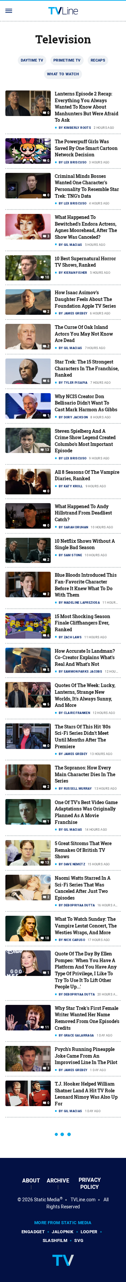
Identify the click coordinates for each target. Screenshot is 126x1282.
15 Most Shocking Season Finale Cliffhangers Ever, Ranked (82, 623)
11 (47, 1027)
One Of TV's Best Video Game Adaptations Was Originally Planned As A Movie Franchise (86, 812)
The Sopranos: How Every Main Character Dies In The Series (85, 774)
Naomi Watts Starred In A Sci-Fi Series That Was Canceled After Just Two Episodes (83, 888)
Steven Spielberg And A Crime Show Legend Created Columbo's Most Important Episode (85, 441)
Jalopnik (62, 1232)
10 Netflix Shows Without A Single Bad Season (85, 544)
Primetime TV (67, 60)
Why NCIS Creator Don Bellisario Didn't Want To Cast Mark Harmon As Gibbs (86, 403)
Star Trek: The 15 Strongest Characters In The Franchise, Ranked (87, 368)
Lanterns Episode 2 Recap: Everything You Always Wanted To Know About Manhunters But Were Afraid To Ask (86, 106)
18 (47, 938)
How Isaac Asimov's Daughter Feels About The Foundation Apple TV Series (85, 299)
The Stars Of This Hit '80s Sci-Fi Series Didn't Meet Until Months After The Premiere (83, 736)
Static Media (47, 1199)
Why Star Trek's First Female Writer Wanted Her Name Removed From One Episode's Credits (87, 1018)
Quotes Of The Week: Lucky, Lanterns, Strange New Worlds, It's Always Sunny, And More (85, 695)
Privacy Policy (90, 1183)
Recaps (98, 60)
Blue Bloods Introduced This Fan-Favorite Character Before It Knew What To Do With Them (86, 585)
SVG (78, 1240)
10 (47, 277)
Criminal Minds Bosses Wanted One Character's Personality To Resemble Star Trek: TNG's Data (87, 186)
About (31, 1180)
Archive (58, 1180)
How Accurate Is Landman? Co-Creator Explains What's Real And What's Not (85, 657)
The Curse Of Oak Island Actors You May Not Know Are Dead (84, 333)
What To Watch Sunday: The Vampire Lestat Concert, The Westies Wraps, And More (86, 925)
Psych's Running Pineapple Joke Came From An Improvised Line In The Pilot (86, 1055)
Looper (89, 1232)
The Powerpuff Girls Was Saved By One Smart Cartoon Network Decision (86, 148)
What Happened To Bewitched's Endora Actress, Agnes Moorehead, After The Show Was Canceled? (86, 227)
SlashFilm (55, 1240)
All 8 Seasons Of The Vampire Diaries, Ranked (87, 475)
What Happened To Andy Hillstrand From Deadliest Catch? (83, 513)
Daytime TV (32, 60)
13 (47, 450)
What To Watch (63, 74)
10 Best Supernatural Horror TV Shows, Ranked (85, 261)
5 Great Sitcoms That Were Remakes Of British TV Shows (83, 850)
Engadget (33, 1232)
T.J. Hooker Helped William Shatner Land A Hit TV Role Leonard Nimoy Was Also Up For (86, 1094)
